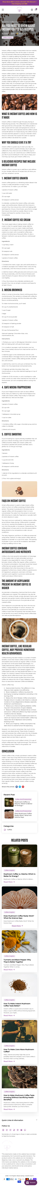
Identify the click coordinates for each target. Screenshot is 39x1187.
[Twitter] (20, 787)
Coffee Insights (15, 22)
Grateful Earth (29, 1176)
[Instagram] (3, 1130)
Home (6, 22)
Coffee (8, 716)
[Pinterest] (23, 787)
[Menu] (3, 10)
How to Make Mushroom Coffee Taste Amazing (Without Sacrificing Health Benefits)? (19, 1097)
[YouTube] (21, 1130)
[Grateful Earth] (19, 9)
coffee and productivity (23, 799)
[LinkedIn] (24, 1130)
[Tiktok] (14, 1130)
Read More (8, 882)
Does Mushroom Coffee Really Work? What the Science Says (23, 815)
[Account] (31, 9)
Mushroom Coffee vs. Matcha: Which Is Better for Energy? (23, 803)
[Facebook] (17, 787)
